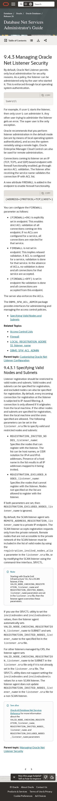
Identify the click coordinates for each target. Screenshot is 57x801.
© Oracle (14, 787)
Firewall (14, 336)
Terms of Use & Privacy (41, 791)
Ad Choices (40, 796)
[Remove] (30, 4)
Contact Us (41, 787)
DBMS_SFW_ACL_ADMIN (24, 350)
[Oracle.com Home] (6, 4)
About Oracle (27, 787)
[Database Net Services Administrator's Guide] (31, 40)
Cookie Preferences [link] (23, 796)
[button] (13, 4)
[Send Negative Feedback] (45, 777)
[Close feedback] (14, 777)
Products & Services (17, 791)
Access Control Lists (21, 331)
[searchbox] (44, 4)
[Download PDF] (38, 40)
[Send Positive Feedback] (52, 777)
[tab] (22, 95)
